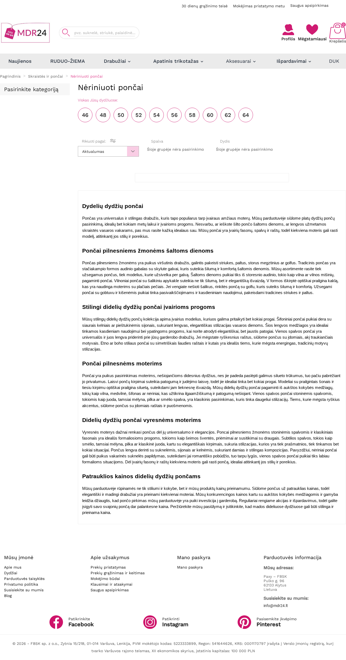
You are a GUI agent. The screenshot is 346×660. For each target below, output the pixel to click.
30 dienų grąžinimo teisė (205, 6)
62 (228, 115)
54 (156, 115)
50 (121, 115)
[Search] (66, 33)
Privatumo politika (21, 584)
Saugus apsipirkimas (309, 5)
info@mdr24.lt (276, 605)
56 (174, 115)
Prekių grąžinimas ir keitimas (118, 573)
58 (192, 115)
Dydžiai (10, 573)
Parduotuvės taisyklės (24, 578)
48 (103, 115)
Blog (8, 595)
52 (138, 115)
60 (210, 115)
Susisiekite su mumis (24, 590)
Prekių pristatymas (108, 567)
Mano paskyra (190, 567)
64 (245, 115)
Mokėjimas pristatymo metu (259, 6)
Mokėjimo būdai (105, 578)
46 (85, 115)
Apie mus (12, 567)
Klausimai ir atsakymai (111, 584)
